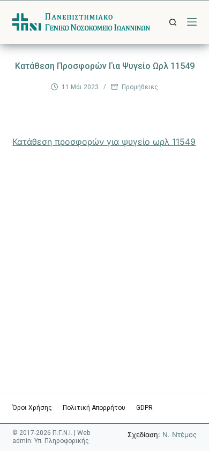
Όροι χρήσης (32, 407)
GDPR (144, 407)
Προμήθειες (140, 87)
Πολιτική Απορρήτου (94, 407)
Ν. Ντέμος (179, 434)
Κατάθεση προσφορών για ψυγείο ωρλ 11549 (104, 141)
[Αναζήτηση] (172, 22)
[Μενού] (192, 22)
